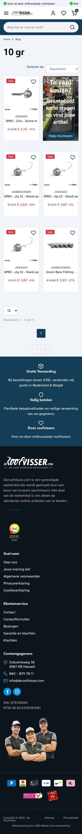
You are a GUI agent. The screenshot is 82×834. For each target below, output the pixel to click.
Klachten (10, 640)
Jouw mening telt (16, 569)
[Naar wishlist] (63, 13)
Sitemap (49, 818)
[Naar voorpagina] (21, 13)
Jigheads (21, 116)
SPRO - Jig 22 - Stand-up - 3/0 (21, 272)
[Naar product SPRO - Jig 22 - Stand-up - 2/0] (21, 169)
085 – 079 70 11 (21, 673)
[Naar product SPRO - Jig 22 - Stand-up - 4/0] (61, 169)
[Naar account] (53, 13)
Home (6, 39)
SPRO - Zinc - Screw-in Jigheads (21, 121)
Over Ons (14, 509)
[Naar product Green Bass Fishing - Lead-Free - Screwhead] (61, 245)
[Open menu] (6, 13)
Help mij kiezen (61, 136)
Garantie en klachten (19, 633)
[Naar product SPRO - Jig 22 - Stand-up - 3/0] (21, 245)
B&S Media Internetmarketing (53, 825)
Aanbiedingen (21, 192)
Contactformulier (16, 619)
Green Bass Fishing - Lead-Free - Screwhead (61, 272)
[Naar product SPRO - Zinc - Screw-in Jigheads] (21, 94)
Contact (9, 612)
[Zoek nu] (72, 27)
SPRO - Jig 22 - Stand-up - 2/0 (21, 196)
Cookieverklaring (16, 590)
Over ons (10, 562)
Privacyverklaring (16, 583)
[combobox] (41, 27)
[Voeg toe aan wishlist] (33, 82)
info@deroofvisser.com (26, 680)
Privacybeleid (71, 818)
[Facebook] (7, 692)
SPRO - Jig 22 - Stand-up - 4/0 (61, 196)
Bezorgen (10, 626)
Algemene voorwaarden (21, 576)
